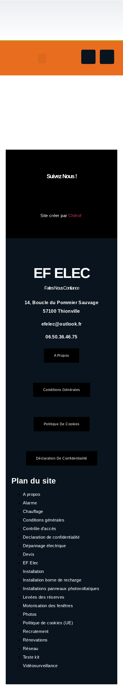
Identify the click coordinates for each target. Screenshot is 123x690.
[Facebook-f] (88, 57)
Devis (28, 554)
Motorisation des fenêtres (48, 605)
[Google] (107, 57)
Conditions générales (43, 520)
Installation (33, 571)
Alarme (30, 502)
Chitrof (75, 215)
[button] (42, 58)
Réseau (30, 648)
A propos (31, 494)
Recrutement (35, 631)
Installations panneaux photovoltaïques (61, 588)
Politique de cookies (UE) (48, 622)
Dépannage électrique (44, 545)
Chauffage (33, 511)
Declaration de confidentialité (51, 537)
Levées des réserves (44, 597)
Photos (30, 614)
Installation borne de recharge (52, 579)
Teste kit (31, 657)
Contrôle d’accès (39, 528)
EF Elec (61, 273)
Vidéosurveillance (40, 665)
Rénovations (35, 639)
